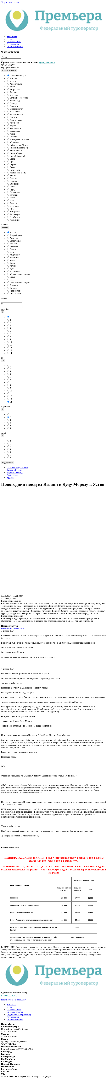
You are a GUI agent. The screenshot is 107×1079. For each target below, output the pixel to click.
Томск (12, 197)
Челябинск (15, 217)
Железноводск (16, 114)
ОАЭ (12, 279)
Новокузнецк (16, 150)
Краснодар (15, 131)
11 (11, 345)
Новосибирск (16, 153)
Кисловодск (15, 128)
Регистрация (13, 44)
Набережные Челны (19, 145)
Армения (14, 238)
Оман (12, 277)
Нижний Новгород (19, 148)
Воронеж (14, 106)
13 (11, 350)
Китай (13, 266)
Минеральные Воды (19, 139)
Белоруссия (15, 241)
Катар (12, 260)
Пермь (13, 164)
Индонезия (15, 255)
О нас (9, 39)
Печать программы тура (12, 628)
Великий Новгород (19, 98)
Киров (13, 125)
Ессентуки (15, 111)
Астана (13, 86)
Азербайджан (16, 235)
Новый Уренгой (17, 156)
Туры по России (14, 470)
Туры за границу (15, 472)
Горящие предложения (17, 467)
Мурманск (15, 142)
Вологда (13, 103)
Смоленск (14, 184)
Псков (12, 167)
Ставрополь (15, 192)
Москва (13, 78)
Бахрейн (14, 243)
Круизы (10, 477)
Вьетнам (14, 246)
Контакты (11, 1004)
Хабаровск (15, 211)
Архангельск (16, 84)
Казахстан (14, 257)
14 (11, 353)
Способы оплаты (15, 1012)
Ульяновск (15, 206)
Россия (13, 232)
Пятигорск (15, 170)
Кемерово (14, 123)
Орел (12, 161)
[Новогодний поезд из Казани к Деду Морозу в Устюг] (53, 593)
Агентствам (12, 475)
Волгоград (15, 100)
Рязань (13, 175)
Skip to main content (10, 2)
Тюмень (13, 203)
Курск (12, 134)
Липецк (13, 136)
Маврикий (15, 271)
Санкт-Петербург (18, 75)
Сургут (13, 189)
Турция (13, 288)
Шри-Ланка (15, 293)
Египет (13, 252)
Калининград (16, 120)
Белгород (14, 95)
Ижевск (13, 117)
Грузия (13, 249)
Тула (12, 200)
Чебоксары (15, 214)
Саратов (13, 181)
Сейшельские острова (20, 282)
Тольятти (14, 195)
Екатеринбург (16, 109)
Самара (13, 178)
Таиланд (14, 285)
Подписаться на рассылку (13, 1000)
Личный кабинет (15, 46)
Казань (13, 81)
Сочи (12, 186)
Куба (12, 268)
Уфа (12, 209)
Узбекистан (15, 291)
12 (11, 347)
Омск (12, 159)
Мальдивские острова (20, 274)
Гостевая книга (14, 41)
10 (11, 342)
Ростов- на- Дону (18, 173)
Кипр (12, 263)
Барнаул (13, 92)
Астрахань (15, 89)
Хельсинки (15, 220)
